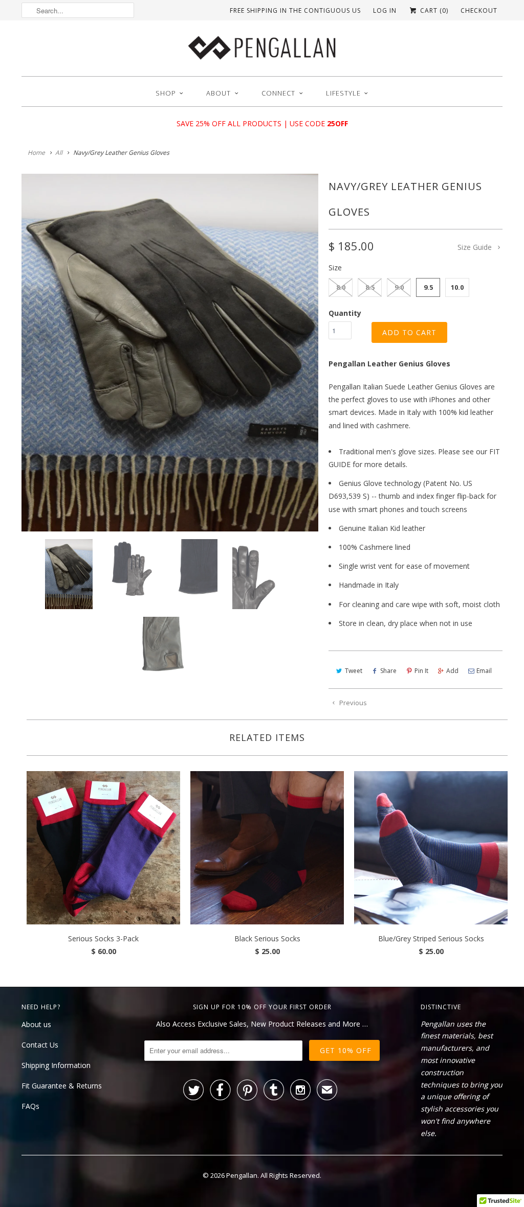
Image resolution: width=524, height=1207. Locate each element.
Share (388, 670)
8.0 (340, 287)
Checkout (479, 10)
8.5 (370, 287)
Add (452, 670)
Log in (385, 10)
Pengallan (241, 1175)
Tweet (353, 670)
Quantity (345, 313)
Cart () (433, 10)
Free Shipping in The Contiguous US (295, 10)
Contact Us (39, 1045)
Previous (352, 702)
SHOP (166, 93)
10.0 (457, 287)
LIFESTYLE (343, 93)
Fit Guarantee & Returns (61, 1085)
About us (36, 1024)
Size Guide (475, 247)
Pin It (421, 670)
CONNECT (278, 93)
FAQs (30, 1106)
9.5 (428, 287)
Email (484, 670)
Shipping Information (56, 1065)
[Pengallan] (262, 51)
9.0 (399, 287)
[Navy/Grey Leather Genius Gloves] (169, 352)
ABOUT (218, 93)
